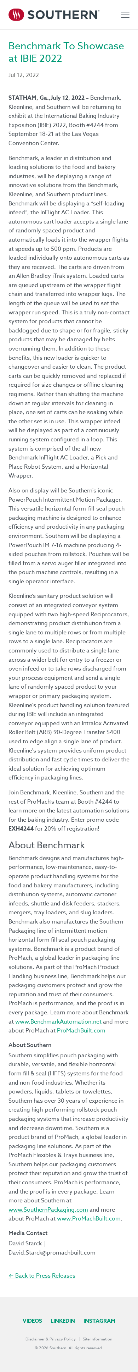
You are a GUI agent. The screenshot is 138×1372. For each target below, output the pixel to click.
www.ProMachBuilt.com (89, 1218)
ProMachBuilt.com (81, 1030)
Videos (32, 1320)
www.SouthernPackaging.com (48, 1210)
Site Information (98, 1339)
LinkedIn (63, 1320)
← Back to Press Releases (41, 1276)
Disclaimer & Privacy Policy (50, 1339)
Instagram (99, 1320)
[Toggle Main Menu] (125, 15)
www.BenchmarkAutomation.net (58, 1022)
